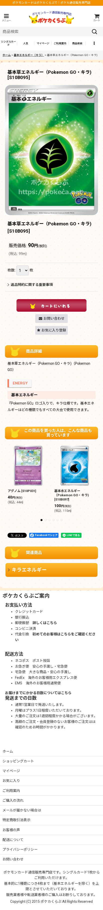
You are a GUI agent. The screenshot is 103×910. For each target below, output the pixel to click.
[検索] (94, 31)
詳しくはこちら (44, 623)
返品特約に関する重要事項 (32, 285)
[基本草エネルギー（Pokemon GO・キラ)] (51, 150)
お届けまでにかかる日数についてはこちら (38, 693)
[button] (6, 18)
